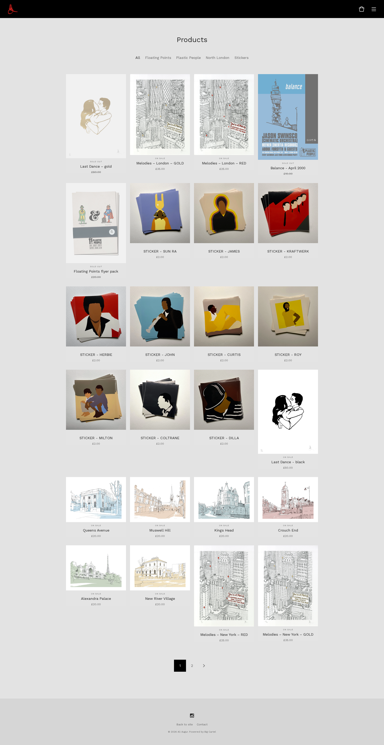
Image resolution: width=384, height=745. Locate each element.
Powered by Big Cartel (202, 731)
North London (217, 57)
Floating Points (158, 57)
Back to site (184, 724)
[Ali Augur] (13, 9)
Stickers (241, 57)
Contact (202, 724)
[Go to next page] (204, 666)
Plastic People (188, 57)
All (137, 57)
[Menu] (374, 9)
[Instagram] (192, 716)
